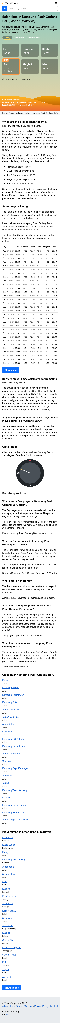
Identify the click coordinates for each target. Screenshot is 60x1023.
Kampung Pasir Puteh (13, 694)
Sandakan (7, 918)
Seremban (7, 925)
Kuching (6, 888)
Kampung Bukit (9, 702)
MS (7, 1014)
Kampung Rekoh (10, 687)
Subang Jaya (8, 874)
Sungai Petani (9, 954)
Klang (5, 852)
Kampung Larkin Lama (13, 746)
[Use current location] (4, 8)
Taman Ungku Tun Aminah (15, 819)
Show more (11, 369)
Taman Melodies (10, 716)
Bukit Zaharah (9, 731)
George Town (9, 940)
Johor (27, 113)
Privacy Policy (41, 1006)
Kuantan (6, 932)
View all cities (12, 987)
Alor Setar (7, 976)
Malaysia (19, 113)
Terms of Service (24, 1006)
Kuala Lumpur (9, 844)
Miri (4, 962)
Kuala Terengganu (11, 947)
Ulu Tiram (7, 760)
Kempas (6, 797)
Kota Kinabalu (9, 910)
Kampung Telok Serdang (14, 790)
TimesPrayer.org (10, 3)
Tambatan (7, 775)
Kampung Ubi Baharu (13, 738)
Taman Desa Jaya (11, 709)
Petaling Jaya (9, 896)
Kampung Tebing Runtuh (14, 805)
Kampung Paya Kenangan (15, 768)
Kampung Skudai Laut (13, 812)
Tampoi (5, 782)
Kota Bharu (7, 837)
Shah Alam (7, 903)
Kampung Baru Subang (14, 859)
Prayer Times (8, 113)
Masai (5, 680)
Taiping (5, 969)
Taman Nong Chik (11, 753)
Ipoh (4, 881)
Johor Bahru (8, 724)
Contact (54, 1006)
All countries (8, 1006)
